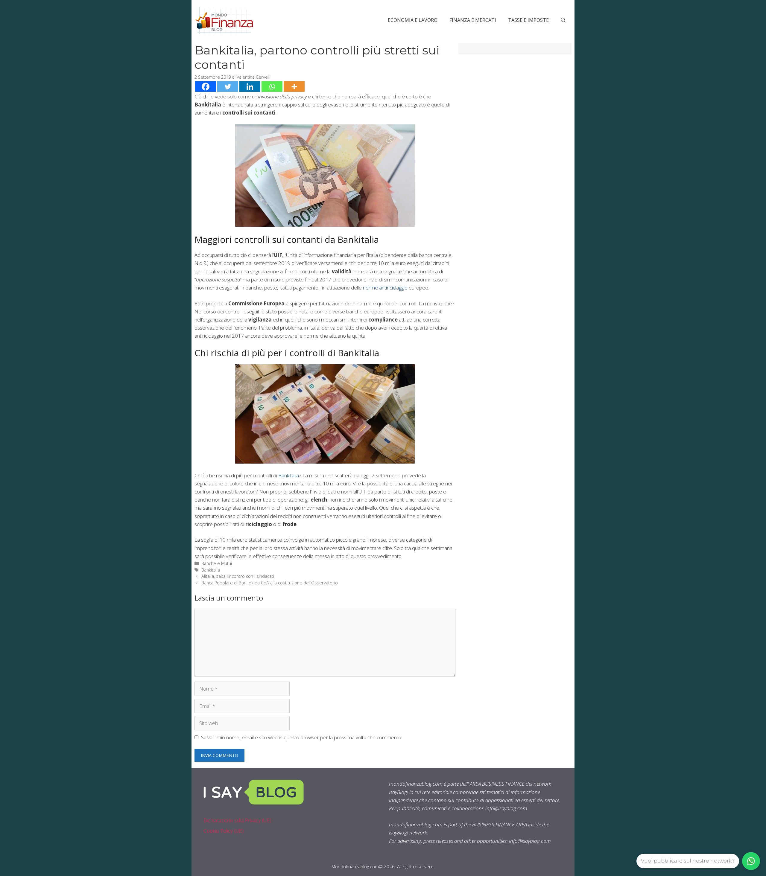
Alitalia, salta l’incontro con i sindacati (237, 576)
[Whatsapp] (272, 86)
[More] (294, 86)
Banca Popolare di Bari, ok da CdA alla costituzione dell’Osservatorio (269, 583)
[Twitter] (227, 86)
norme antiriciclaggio (385, 287)
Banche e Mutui (216, 563)
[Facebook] (205, 86)
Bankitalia (288, 475)
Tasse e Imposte (528, 20)
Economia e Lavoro (412, 20)
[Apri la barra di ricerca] (563, 20)
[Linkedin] (249, 86)
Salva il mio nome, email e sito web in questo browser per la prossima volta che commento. (301, 737)
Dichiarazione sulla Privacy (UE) (237, 820)
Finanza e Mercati (472, 20)
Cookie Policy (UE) (223, 830)
